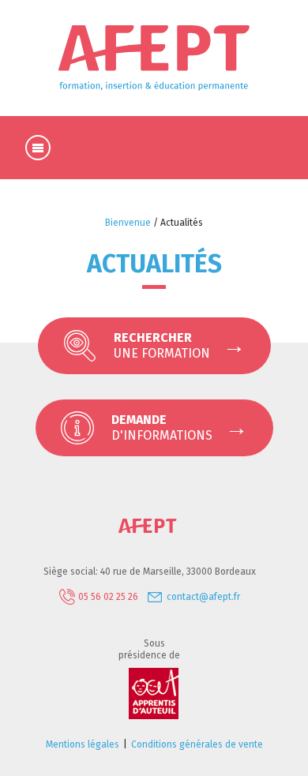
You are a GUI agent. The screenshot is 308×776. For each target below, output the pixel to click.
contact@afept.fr (203, 596)
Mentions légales (82, 744)
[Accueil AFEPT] (154, 530)
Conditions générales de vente (197, 744)
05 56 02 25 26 (108, 596)
